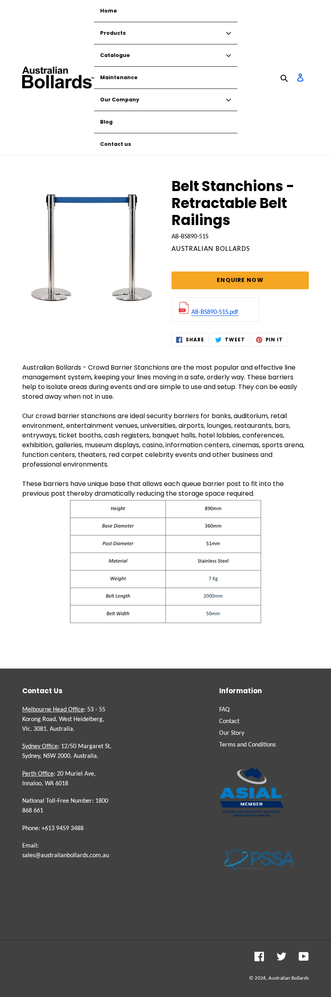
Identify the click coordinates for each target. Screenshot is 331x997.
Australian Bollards (288, 978)
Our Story (231, 733)
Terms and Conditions (247, 745)
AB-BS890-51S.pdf (214, 312)
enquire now (240, 280)
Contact (229, 721)
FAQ (224, 710)
